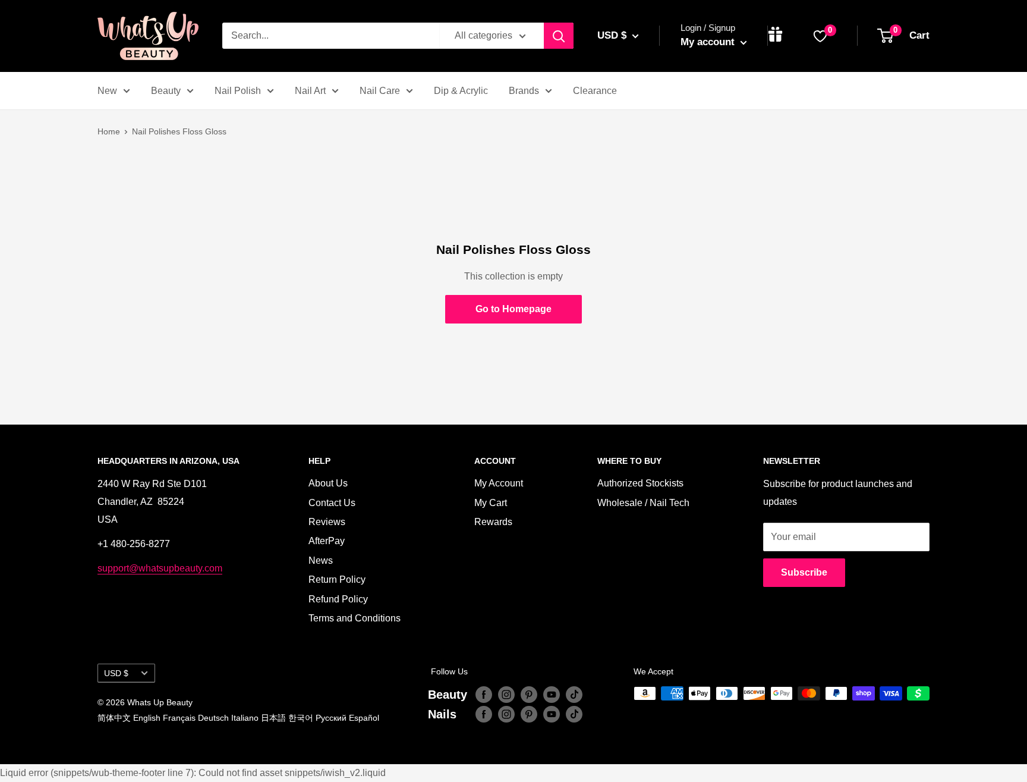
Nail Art (310, 91)
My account (709, 42)
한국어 (300, 718)
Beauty (166, 91)
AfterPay (326, 541)
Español (364, 718)
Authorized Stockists (640, 483)
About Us (328, 483)
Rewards (493, 522)
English (146, 718)
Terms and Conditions (354, 618)
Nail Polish (238, 91)
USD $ (116, 673)
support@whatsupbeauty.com (159, 568)
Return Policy (337, 579)
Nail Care (380, 91)
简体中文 (114, 718)
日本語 (273, 718)
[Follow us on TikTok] (574, 694)
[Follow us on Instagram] (506, 694)
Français (179, 718)
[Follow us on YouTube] (551, 694)
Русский (331, 718)
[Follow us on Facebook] (483, 694)
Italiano (245, 718)
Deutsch (213, 718)
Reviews (326, 522)
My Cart (490, 503)
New (107, 91)
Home (108, 131)
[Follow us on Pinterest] (529, 694)
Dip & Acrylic (461, 91)
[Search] (559, 36)
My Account (498, 483)
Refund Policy (338, 599)
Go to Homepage (513, 309)
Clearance (595, 91)
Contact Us (331, 503)
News (320, 560)
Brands (524, 91)
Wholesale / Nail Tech (643, 503)
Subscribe (804, 572)
